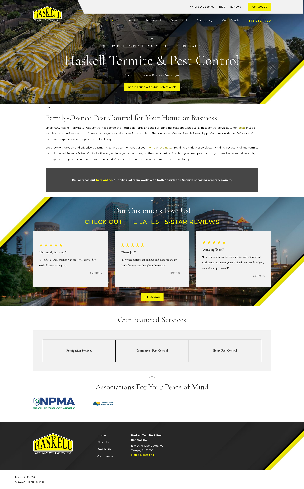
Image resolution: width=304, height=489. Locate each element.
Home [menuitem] (110, 20)
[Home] (47, 14)
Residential (104, 449)
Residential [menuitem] (153, 20)
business (165, 147)
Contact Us (259, 6)
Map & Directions (142, 454)
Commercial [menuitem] (179, 20)
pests (242, 127)
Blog (222, 6)
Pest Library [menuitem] (204, 20)
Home (101, 435)
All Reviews (152, 297)
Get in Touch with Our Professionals (152, 87)
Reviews (235, 6)
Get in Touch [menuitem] (230, 20)
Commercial (105, 456)
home (151, 147)
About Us (103, 442)
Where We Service (202, 6)
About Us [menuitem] (130, 20)
